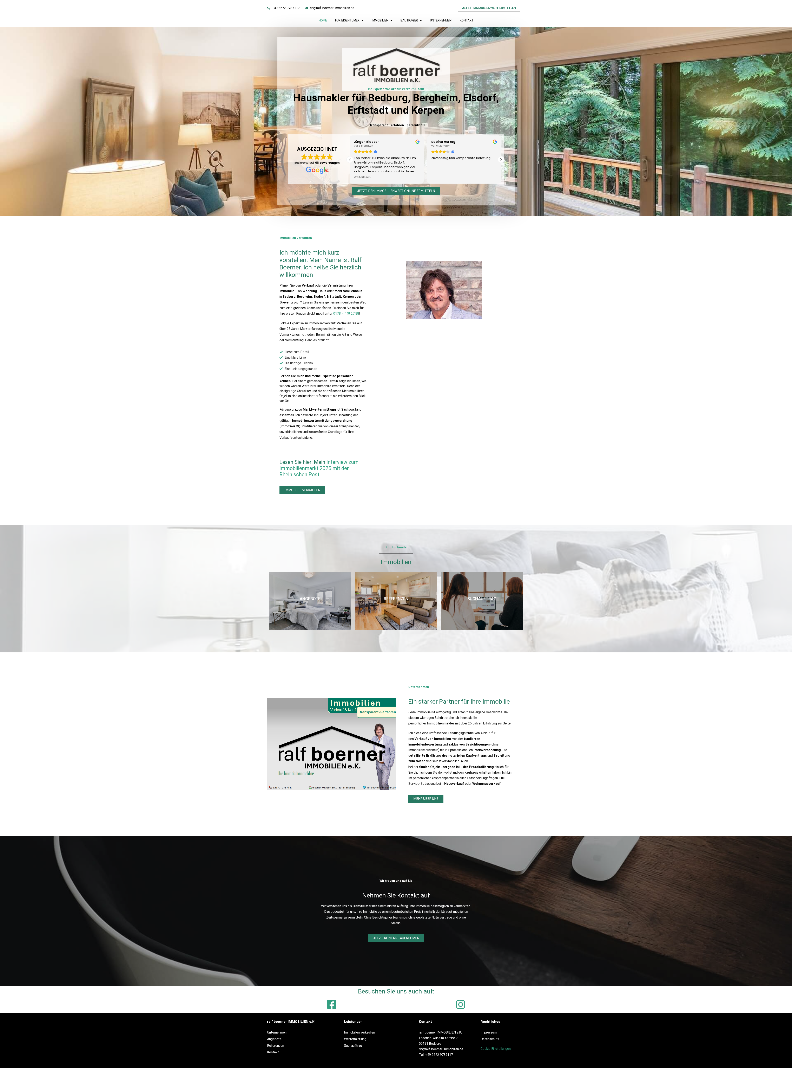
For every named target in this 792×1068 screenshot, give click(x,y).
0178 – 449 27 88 (346, 313)
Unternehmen (440, 20)
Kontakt (467, 20)
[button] (501, 159)
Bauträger (409, 20)
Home (323, 20)
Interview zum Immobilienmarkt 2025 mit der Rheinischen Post (318, 468)
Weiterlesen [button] (439, 177)
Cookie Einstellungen (496, 1049)
